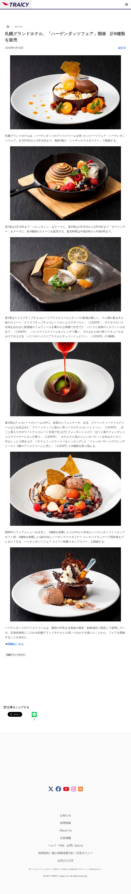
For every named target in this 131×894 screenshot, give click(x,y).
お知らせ (65, 815)
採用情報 (65, 823)
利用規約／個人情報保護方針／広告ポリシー (65, 853)
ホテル (18, 26)
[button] (126, 4)
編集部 (122, 47)
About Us (66, 830)
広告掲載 (65, 838)
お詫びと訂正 (65, 860)
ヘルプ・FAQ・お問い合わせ (65, 845)
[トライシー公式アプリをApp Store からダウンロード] (67, 802)
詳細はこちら (16, 644)
